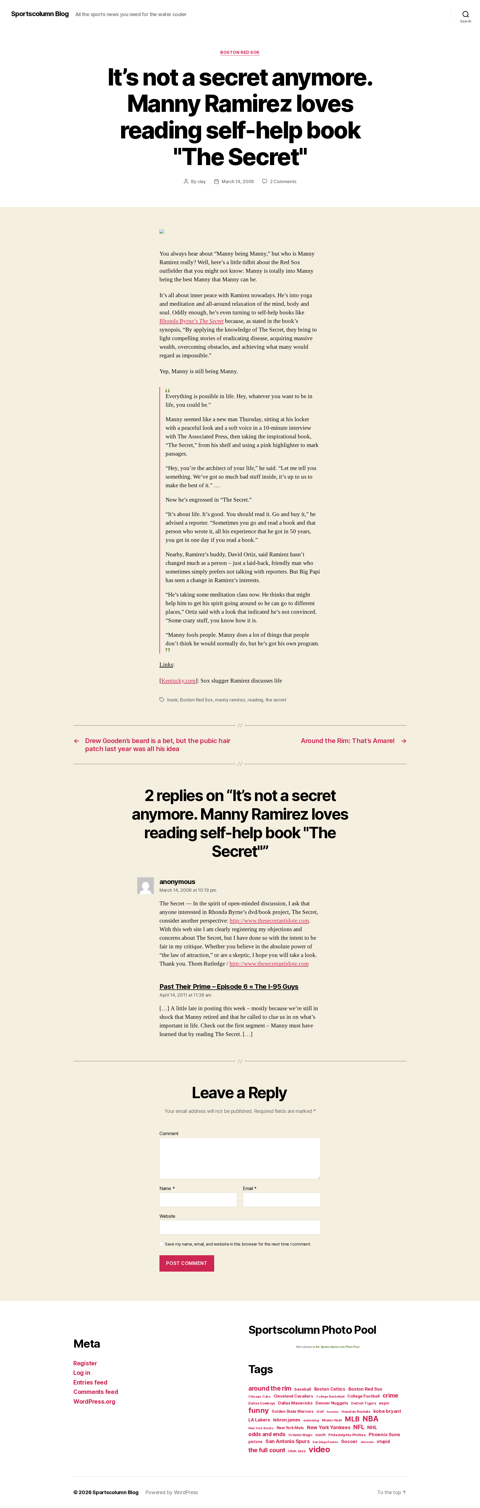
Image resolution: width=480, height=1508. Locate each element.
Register (85, 1363)
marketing (311, 1420)
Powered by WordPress (171, 1492)
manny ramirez (230, 700)
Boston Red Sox (240, 52)
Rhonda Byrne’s (191, 321)
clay (202, 181)
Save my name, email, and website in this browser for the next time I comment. (238, 1244)
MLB (352, 1419)
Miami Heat (332, 1420)
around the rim (269, 1388)
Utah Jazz (297, 1451)
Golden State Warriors (292, 1411)
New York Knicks (261, 1428)
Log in (81, 1372)
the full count (267, 1450)
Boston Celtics (329, 1389)
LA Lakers (259, 1420)
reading (255, 700)
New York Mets (290, 1428)
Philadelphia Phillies (347, 1435)
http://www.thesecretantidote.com (269, 920)
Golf (320, 1412)
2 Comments (283, 181)
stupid (383, 1441)
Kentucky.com (178, 680)
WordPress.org (94, 1401)
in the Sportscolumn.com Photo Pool (336, 1346)
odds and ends (267, 1434)
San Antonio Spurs (287, 1441)
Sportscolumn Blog (40, 14)
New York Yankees (329, 1427)
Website (167, 1216)
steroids (367, 1442)
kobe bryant (387, 1411)
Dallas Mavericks (295, 1403)
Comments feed (95, 1391)
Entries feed (90, 1382)
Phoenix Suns (384, 1434)
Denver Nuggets (332, 1403)
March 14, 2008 (238, 181)
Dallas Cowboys (261, 1403)
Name (167, 1188)
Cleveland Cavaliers (293, 1396)
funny (258, 1410)
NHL (372, 1427)
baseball (302, 1389)
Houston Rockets (355, 1412)
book (172, 700)
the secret (276, 700)
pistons (255, 1441)
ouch (320, 1434)
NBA (370, 1418)
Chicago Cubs (259, 1396)
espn (384, 1403)
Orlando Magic (300, 1435)
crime (390, 1395)
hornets (332, 1412)
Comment (169, 1133)
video (319, 1449)
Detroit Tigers (363, 1403)
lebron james (286, 1420)
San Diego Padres (325, 1442)
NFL (358, 1427)
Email (250, 1188)
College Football (363, 1396)
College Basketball (330, 1396)
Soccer (349, 1441)
